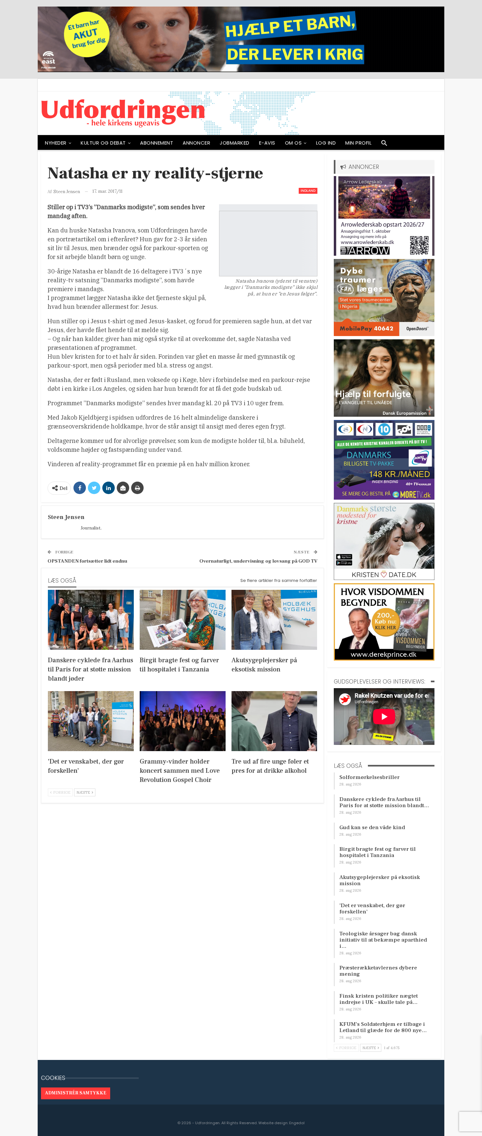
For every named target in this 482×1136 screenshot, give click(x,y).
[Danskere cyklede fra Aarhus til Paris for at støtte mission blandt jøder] (91, 620)
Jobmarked (235, 142)
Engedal (297, 1123)
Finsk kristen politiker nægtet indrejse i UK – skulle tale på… (378, 999)
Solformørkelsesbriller (369, 777)
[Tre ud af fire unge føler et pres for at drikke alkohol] (274, 721)
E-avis (267, 142)
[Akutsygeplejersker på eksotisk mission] (274, 620)
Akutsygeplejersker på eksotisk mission (379, 880)
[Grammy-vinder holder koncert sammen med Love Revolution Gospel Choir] (183, 721)
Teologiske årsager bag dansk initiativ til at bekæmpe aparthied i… (383, 940)
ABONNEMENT (156, 142)
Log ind (326, 142)
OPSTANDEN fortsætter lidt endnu (87, 561)
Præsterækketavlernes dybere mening (378, 971)
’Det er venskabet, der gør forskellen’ (372, 908)
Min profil (358, 142)
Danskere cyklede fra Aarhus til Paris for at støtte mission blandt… (384, 802)
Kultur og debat (103, 142)
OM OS (293, 142)
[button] (384, 144)
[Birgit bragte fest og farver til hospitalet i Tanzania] (183, 620)
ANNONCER (196, 142)
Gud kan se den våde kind (372, 827)
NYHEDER (56, 142)
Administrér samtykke (75, 1093)
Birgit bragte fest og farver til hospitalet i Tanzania (377, 852)
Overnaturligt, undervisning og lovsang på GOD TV (258, 561)
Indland (308, 190)
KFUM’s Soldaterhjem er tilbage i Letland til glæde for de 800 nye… (383, 1027)
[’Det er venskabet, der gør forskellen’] (91, 721)
